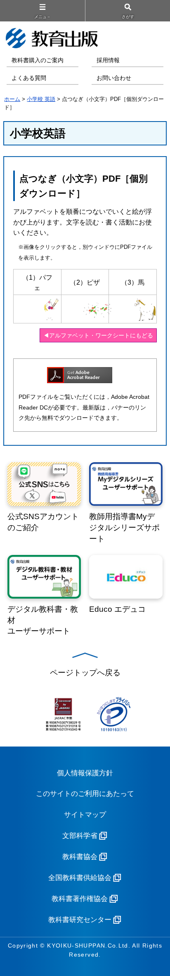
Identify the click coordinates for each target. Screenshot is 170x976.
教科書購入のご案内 (38, 60)
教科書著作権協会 (80, 899)
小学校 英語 (41, 99)
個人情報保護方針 (85, 773)
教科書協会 (79, 857)
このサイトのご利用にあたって (85, 794)
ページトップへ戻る (85, 672)
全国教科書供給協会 (79, 878)
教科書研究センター (79, 920)
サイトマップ (85, 815)
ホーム (12, 99)
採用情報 (108, 60)
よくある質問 (29, 78)
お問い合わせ (114, 78)
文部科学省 (79, 836)
